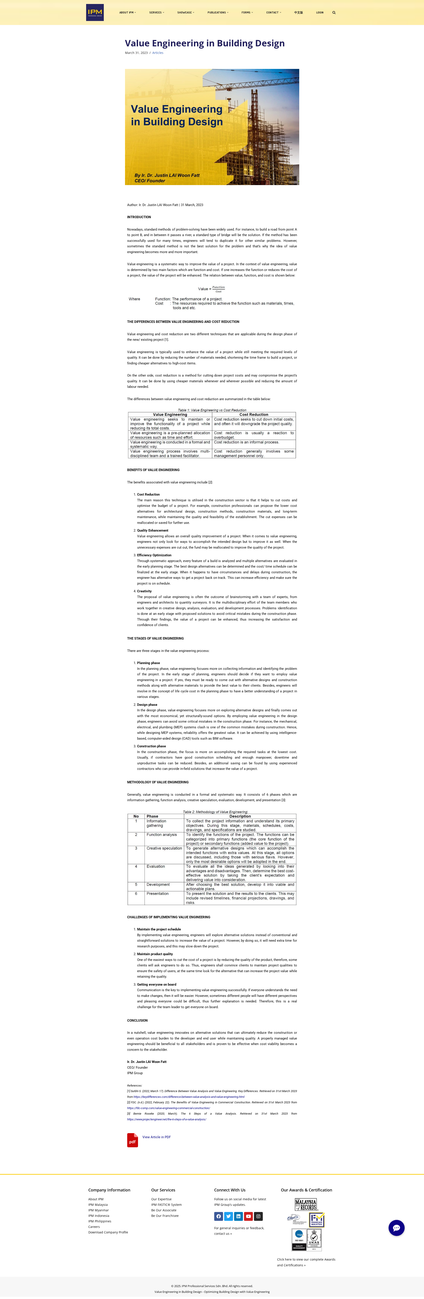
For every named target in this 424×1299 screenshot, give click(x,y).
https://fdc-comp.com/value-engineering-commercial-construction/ (168, 1108)
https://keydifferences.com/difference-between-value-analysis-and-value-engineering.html (189, 1096)
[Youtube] (248, 1216)
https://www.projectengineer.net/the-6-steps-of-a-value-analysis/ (166, 1119)
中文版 (298, 12)
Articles (157, 53)
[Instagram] (258, 1216)
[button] (135, 12)
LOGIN (320, 12)
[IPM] (95, 12)
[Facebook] (218, 1216)
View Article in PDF (156, 1137)
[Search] (334, 12)
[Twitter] (228, 1216)
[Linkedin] (238, 1216)
